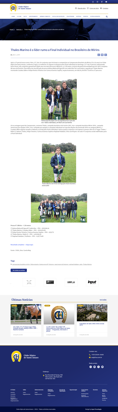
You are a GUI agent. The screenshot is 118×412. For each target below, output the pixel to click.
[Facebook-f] (101, 1)
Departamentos (15, 400)
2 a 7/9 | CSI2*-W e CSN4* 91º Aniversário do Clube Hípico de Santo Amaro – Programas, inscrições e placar (58, 329)
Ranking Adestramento (85, 396)
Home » (12, 29)
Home (13, 16)
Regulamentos (26, 394)
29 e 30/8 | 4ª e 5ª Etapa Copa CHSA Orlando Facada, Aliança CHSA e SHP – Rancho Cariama (25, 328)
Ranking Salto (84, 393)
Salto (25, 16)
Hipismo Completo (45, 16)
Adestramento (33, 16)
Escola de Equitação (58, 16)
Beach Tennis (104, 396)
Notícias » (19, 29)
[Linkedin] (102, 367)
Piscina (104, 400)
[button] (106, 16)
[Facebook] (94, 367)
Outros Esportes (95, 16)
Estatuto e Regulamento (14, 398)
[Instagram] (97, 1)
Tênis (103, 393)
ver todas (103, 300)
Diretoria (13, 396)
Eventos (85, 16)
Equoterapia (70, 16)
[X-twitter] (98, 367)
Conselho (13, 394)
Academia (104, 398)
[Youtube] (106, 1)
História (13, 392)
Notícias (78, 16)
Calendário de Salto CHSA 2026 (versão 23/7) (91, 324)
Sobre (24, 392)
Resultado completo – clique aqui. (22, 245)
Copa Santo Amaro (84, 390)
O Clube (19, 16)
